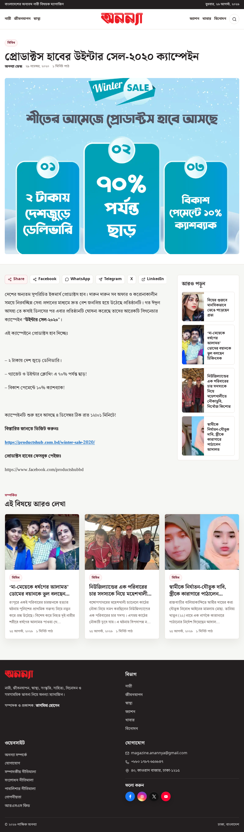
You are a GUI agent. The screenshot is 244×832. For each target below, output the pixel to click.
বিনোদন (220, 18)
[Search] (234, 19)
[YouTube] (166, 796)
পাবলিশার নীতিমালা (20, 789)
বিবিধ (11, 43)
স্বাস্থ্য (37, 18)
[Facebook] (130, 796)
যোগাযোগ (12, 763)
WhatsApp (80, 279)
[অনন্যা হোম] (122, 19)
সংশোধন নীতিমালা (19, 780)
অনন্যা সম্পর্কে (16, 755)
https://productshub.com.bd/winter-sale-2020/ (50, 442)
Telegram (113, 279)
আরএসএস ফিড (17, 806)
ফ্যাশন (194, 18)
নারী (8, 18)
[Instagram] (142, 796)
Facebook (47, 279)
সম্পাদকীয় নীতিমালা (20, 772)
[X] (154, 796)
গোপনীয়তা (13, 797)
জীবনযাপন (22, 18)
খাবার (206, 18)
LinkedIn (155, 279)
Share (18, 279)
